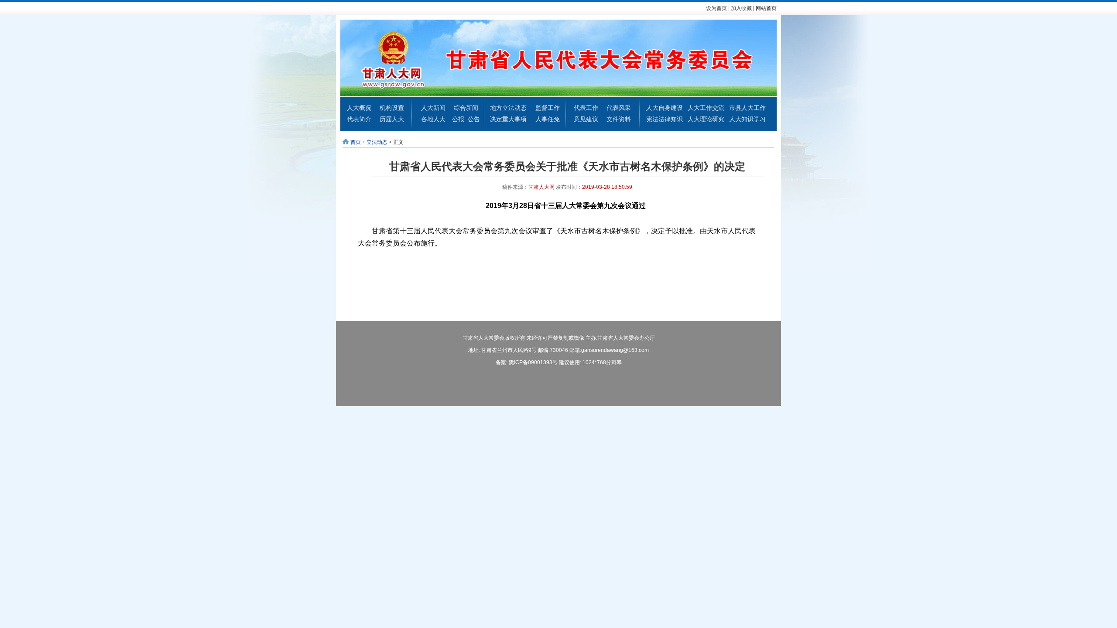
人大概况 (359, 107)
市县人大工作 (747, 107)
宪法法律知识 (664, 119)
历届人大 (392, 119)
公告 (474, 119)
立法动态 (377, 142)
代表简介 (359, 119)
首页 (355, 142)
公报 (458, 119)
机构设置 (392, 107)
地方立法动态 (508, 107)
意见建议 (586, 119)
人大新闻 (433, 107)
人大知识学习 (747, 119)
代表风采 (618, 107)
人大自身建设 (664, 107)
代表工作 (586, 107)
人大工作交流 (706, 107)
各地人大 (433, 119)
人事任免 (547, 119)
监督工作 (547, 107)
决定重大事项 (508, 119)
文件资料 (618, 119)
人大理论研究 (706, 119)
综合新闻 (466, 107)
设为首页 (716, 8)
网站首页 (766, 8)
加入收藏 (741, 8)
